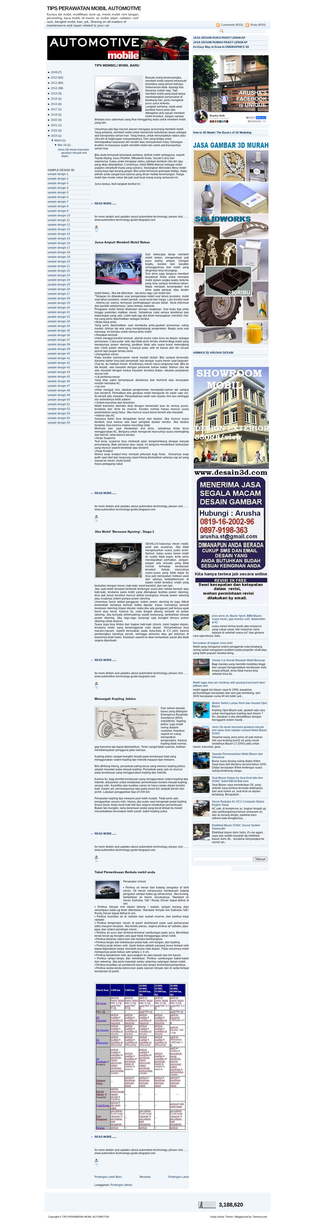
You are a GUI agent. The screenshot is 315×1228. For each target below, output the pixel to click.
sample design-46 (59, 381)
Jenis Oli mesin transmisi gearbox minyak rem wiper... (73, 153)
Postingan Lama (178, 1177)
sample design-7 (58, 201)
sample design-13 (59, 229)
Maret (58, 140)
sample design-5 (58, 192)
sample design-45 (59, 376)
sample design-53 (59, 413)
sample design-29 (59, 303)
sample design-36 (59, 335)
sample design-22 (59, 270)
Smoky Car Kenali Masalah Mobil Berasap (238, 660)
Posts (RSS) (258, 24)
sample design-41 (59, 358)
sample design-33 (59, 321)
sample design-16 (59, 243)
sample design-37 (59, 339)
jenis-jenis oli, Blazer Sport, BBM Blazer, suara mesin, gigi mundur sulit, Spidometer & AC (238, 619)
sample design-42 (59, 362)
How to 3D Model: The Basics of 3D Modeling (222, 132)
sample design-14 (59, 234)
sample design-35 (59, 330)
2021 (54, 125)
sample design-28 (59, 298)
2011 (54, 82)
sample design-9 (58, 210)
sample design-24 (59, 280)
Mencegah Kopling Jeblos (115, 699)
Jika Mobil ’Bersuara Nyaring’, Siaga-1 (124, 531)
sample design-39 (59, 349)
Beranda (145, 1177)
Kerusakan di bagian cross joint (212, 643)
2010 (54, 77)
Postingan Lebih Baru (108, 1177)
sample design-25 (59, 284)
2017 (54, 109)
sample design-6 (58, 197)
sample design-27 (59, 293)
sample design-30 (59, 307)
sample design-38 (59, 344)
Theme (229, 1216)
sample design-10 (59, 215)
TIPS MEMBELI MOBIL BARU (117, 65)
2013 (54, 93)
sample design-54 (59, 418)
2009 (54, 72)
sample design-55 (59, 422)
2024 (54, 135)
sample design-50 (59, 399)
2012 (54, 88)
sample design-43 (59, 367)
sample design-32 (59, 316)
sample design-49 (59, 395)
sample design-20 (59, 261)
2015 (54, 98)
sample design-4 (58, 187)
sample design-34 (59, 326)
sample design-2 (58, 178)
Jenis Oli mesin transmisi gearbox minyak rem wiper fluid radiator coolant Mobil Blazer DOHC (239, 730)
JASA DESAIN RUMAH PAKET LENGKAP (220, 42)
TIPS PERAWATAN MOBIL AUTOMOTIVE (94, 8)
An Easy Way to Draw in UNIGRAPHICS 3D (221, 47)
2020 (54, 120)
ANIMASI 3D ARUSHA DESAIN (213, 352)
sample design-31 (59, 312)
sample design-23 (59, 275)
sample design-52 (59, 408)
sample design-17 (59, 247)
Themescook (259, 1216)
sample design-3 (58, 183)
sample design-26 (59, 289)
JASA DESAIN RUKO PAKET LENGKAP (219, 37)
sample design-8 (58, 206)
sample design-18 (59, 252)
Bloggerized (241, 1216)
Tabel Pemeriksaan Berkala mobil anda (125, 872)
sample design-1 (58, 174)
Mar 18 (62, 145)
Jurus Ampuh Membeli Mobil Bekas (122, 242)
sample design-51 (59, 404)
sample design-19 (59, 257)
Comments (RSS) (232, 24)
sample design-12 (59, 224)
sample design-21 (59, 266)
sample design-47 (59, 385)
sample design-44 (59, 372)
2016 (54, 104)
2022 (54, 130)
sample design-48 (59, 390)
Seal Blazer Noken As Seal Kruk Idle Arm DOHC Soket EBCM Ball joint (237, 779)
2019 (54, 114)
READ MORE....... (105, 203)
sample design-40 (59, 353)
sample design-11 (59, 220)
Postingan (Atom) (121, 1185)
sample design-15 (59, 238)
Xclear (220, 1216)
